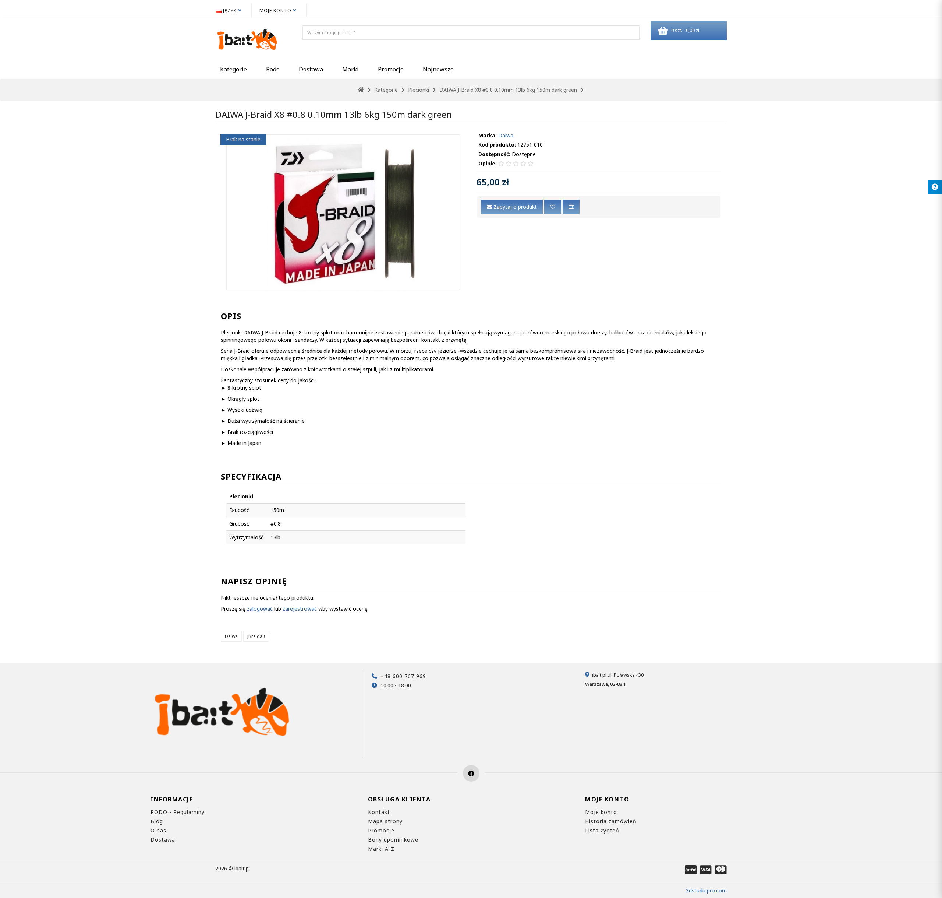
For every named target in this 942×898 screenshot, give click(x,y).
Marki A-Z (381, 848)
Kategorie (233, 69)
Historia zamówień (611, 821)
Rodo (273, 69)
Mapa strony (385, 821)
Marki (350, 69)
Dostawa (311, 69)
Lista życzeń (602, 830)
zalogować (260, 608)
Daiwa (505, 135)
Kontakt (379, 811)
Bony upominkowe (393, 839)
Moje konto (601, 811)
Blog (156, 821)
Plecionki (418, 89)
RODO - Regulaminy (177, 811)
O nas (158, 830)
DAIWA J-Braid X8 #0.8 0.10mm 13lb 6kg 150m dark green (508, 89)
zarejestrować (300, 608)
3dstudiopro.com (706, 890)
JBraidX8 (256, 636)
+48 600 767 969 (403, 676)
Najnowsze (438, 69)
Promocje (391, 69)
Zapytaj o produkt (514, 206)
